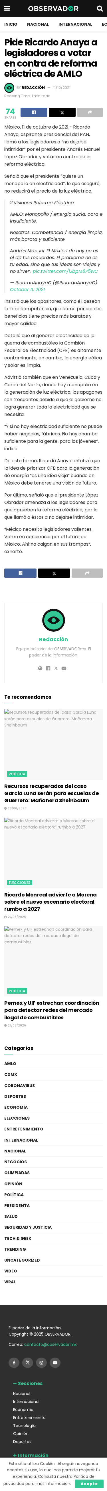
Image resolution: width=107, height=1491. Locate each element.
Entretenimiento (23, 1129)
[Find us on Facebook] (14, 1363)
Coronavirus (19, 1085)
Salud (11, 1216)
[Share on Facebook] (34, 112)
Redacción (33, 87)
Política (17, 774)
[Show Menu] (7, 8)
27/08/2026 (16, 917)
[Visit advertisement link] (53, 591)
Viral (10, 1282)
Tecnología (24, 1425)
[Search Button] (100, 8)
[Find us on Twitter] (27, 1363)
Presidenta (17, 1205)
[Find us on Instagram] (41, 1363)
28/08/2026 (17, 808)
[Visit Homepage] (53, 8)
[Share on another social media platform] (90, 112)
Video (10, 1271)
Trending (15, 1249)
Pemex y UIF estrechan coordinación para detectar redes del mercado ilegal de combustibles (51, 1010)
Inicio (10, 24)
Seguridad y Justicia (28, 1227)
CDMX (10, 1074)
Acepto (89, 1483)
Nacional (38, 24)
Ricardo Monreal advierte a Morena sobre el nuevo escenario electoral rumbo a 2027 (50, 901)
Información (33, 1455)
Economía (16, 1107)
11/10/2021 (61, 87)
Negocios (15, 1162)
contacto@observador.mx (50, 1344)
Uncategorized (22, 1260)
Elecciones (20, 882)
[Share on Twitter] (62, 112)
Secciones (30, 1383)
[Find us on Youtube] (55, 1363)
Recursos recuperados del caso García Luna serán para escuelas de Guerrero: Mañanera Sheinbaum (51, 793)
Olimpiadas (17, 1173)
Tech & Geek (17, 1238)
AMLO (10, 1063)
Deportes (15, 1096)
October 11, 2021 (27, 289)
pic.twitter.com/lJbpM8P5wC (65, 271)
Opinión (13, 1184)
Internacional (75, 24)
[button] (53, 1383)
